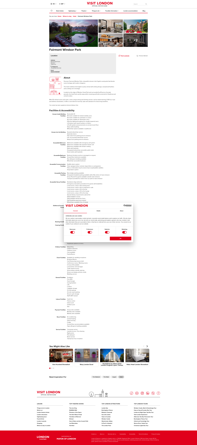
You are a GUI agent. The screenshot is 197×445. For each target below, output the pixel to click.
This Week (106, 377)
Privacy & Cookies (156, 434)
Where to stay (67, 16)
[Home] (51, 10)
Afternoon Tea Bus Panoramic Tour (143, 417)
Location (54, 55)
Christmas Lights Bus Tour (141, 425)
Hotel (74, 16)
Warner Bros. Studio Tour (141, 423)
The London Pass (106, 425)
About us (102, 434)
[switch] (90, 232)
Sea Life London (106, 414)
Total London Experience (140, 414)
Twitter (153, 393)
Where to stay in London (43, 425)
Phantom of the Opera (75, 412)
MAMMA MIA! (73, 410)
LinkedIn (147, 393)
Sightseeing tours (42, 417)
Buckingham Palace (107, 410)
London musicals (41, 421)
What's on (39, 410)
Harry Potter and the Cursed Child (78, 421)
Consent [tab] (75, 210)
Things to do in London (43, 408)
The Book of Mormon (75, 417)
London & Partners (43, 438)
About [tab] (121, 210)
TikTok (131, 393)
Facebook (158, 393)
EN (54, 4)
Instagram (142, 393)
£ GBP (61, 4)
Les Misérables (73, 423)
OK (120, 238)
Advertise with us (112, 434)
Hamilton (71, 425)
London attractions (42, 414)
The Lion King (73, 408)
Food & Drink (40, 419)
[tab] (54, 55)
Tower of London (106, 417)
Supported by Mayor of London (66, 438)
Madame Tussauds (107, 412)
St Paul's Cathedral (107, 423)
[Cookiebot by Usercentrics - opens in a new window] (124, 206)
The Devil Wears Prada (75, 414)
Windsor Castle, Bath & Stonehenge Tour (145, 408)
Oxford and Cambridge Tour (141, 421)
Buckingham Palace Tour (141, 419)
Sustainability (123, 434)
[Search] (146, 3)
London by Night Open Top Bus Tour (144, 412)
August (114, 377)
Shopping (39, 423)
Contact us (93, 434)
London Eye (105, 408)
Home (59, 16)
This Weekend (96, 377)
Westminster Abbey (107, 421)
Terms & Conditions (143, 434)
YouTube (137, 393)
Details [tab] (98, 210)
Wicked (71, 419)
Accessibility (132, 434)
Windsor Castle (106, 419)
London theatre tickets (43, 412)
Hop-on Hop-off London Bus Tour (143, 410)
